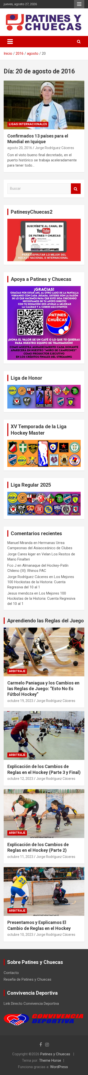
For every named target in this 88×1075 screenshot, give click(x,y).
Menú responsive (79, 4)
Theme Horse (50, 1060)
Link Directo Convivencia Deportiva (31, 1003)
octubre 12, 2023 (20, 779)
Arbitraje (17, 671)
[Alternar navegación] (10, 41)
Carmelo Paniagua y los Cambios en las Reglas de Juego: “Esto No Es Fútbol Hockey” (43, 688)
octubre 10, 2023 (20, 935)
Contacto (11, 973)
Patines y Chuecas (55, 1054)
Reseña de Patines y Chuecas (27, 979)
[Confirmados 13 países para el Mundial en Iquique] (44, 104)
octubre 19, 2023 (20, 701)
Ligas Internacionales (28, 124)
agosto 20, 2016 (19, 148)
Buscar (76, 188)
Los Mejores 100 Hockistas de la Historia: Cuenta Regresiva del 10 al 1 (40, 582)
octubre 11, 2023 (20, 857)
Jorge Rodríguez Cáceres (54, 148)
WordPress (59, 1067)
